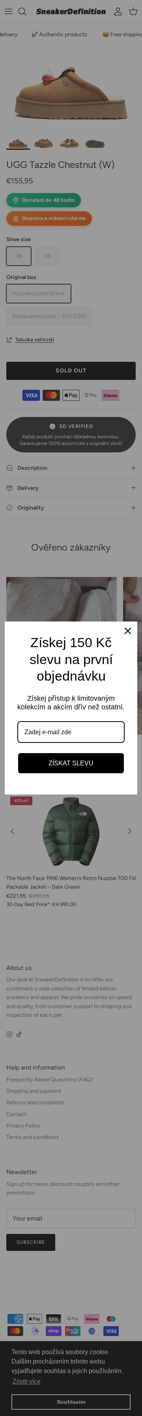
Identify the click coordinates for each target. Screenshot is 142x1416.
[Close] (127, 630)
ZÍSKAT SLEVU (71, 763)
